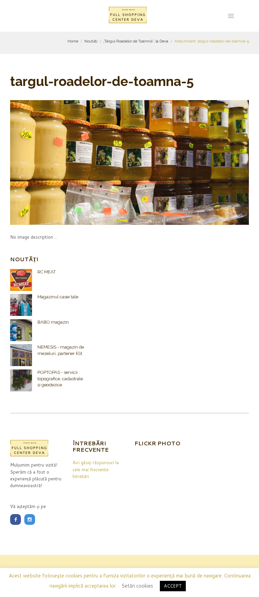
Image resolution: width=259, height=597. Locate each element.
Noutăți (90, 41)
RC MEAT (46, 271)
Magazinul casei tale (57, 296)
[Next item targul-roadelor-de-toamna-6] (189, 162)
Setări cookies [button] (137, 585)
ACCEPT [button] (173, 586)
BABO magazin (53, 322)
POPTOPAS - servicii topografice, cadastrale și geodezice (60, 378)
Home (72, 41)
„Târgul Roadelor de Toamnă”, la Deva (135, 41)
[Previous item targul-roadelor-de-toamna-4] (70, 162)
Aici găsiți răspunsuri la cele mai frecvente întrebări (96, 469)
